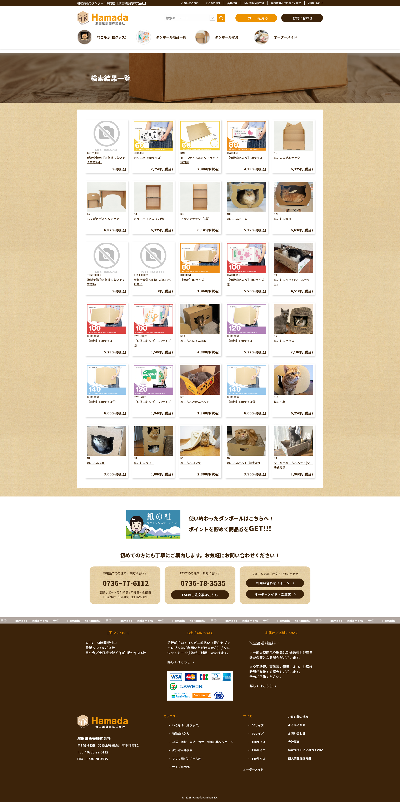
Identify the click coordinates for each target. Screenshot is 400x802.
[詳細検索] (212, 18)
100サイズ (258, 742)
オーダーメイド (253, 769)
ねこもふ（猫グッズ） (186, 725)
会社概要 (232, 3)
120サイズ (258, 750)
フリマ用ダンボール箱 (186, 758)
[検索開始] (221, 18)
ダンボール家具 (182, 750)
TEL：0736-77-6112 (92, 752)
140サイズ (258, 758)
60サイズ (258, 725)
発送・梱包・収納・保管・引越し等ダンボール (202, 742)
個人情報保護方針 (254, 3)
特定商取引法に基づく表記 (286, 3)
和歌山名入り (181, 733)
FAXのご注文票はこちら (200, 594)
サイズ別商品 (181, 767)
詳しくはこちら (179, 661)
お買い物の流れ (190, 3)
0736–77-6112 (126, 583)
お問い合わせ (315, 3)
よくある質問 (212, 3)
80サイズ (258, 733)
